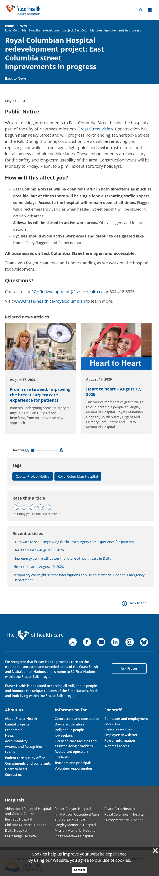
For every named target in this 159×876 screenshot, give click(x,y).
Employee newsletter (120, 735)
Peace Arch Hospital (120, 808)
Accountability (16, 741)
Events (10, 752)
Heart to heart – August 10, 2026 (38, 566)
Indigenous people (69, 730)
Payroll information (119, 740)
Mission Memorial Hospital (75, 830)
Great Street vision (95, 129)
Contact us (13, 774)
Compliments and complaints (28, 763)
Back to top (138, 603)
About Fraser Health (21, 718)
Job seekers (64, 735)
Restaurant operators (72, 751)
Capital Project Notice (32, 476)
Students (62, 757)
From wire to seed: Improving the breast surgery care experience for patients (40, 395)
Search (140, 10)
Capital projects (17, 724)
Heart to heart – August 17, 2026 (113, 391)
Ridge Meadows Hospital (74, 836)
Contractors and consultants (77, 718)
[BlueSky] (144, 642)
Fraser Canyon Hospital (73, 808)
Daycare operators (69, 724)
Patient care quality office (25, 758)
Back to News (15, 78)
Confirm (79, 870)
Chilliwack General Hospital (26, 825)
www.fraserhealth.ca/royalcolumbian (49, 301)
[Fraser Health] (23, 9)
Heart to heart (16, 769)
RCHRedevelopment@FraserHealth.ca (67, 291)
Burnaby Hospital (18, 819)
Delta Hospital (16, 830)
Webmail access (116, 746)
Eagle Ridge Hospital (21, 836)
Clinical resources (118, 729)
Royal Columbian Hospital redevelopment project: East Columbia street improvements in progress (73, 30)
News (23, 26)
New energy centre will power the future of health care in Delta (62, 558)
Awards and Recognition (24, 746)
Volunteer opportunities (74, 768)
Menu (150, 10)
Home (9, 26)
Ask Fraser (129, 668)
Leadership (14, 730)
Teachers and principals (73, 762)
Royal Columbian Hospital (78, 476)
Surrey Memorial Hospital (124, 820)
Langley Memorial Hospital (75, 825)
